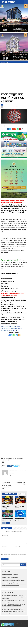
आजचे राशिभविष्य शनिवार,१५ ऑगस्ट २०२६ (10, 577)
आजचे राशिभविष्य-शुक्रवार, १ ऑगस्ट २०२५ (9, 602)
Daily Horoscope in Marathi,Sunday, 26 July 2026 (13, 600)
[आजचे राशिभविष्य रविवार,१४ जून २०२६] (20, 513)
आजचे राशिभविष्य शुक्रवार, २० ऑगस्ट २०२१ (21, 483)
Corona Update (19, 458)
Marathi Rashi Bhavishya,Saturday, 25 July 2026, (13, 611)
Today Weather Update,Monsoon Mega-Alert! (12, 595)
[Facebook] (9, 335)
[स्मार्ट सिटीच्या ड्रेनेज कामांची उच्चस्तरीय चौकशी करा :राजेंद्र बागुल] (7, 500)
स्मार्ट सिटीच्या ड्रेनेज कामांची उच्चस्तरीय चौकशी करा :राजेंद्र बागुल (13, 580)
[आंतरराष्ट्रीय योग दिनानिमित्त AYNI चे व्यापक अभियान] (7, 513)
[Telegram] (16, 335)
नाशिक (2, 104)
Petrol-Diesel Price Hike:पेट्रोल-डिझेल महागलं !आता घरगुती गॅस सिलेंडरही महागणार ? (13, 608)
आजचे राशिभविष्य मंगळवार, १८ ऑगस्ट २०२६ (10, 575)
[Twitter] (11, 335)
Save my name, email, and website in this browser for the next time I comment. (13, 555)
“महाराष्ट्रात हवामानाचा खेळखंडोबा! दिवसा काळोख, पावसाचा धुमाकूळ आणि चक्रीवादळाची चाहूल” (14, 597)
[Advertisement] (14, 78)
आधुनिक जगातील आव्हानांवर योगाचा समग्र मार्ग (10, 586)
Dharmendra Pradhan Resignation (10, 604)
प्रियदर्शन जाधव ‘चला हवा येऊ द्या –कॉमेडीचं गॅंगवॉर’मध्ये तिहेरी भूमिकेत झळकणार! (13, 605)
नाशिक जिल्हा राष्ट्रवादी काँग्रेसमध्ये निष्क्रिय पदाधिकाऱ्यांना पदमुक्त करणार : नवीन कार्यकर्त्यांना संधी (7, 485)
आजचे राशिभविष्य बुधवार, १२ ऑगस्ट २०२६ (10, 583)
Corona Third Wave (9, 458)
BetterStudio (17, 624)
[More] (19, 335)
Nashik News (5, 460)
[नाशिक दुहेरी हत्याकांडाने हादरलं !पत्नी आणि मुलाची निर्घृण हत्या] (20, 500)
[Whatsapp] (14, 335)
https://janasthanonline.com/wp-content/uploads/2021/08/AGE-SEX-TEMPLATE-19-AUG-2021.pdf (11, 328)
